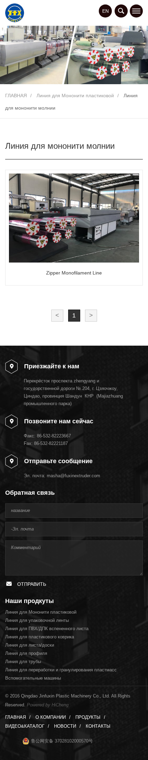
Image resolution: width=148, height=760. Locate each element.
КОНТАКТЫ (98, 726)
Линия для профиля (26, 653)
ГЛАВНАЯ (16, 95)
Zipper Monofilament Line (74, 273)
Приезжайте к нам (51, 366)
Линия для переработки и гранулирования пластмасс (61, 669)
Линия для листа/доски (29, 645)
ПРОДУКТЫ (88, 717)
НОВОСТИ (65, 726)
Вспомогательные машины (33, 678)
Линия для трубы (23, 661)
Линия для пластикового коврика (39, 636)
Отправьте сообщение (58, 461)
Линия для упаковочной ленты (37, 620)
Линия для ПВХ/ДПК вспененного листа (46, 628)
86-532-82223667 (54, 435)
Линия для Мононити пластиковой (75, 95)
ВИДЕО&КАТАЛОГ (24, 726)
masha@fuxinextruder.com (73, 475)
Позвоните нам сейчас (58, 421)
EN (105, 11)
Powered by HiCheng (47, 704)
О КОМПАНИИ (50, 717)
